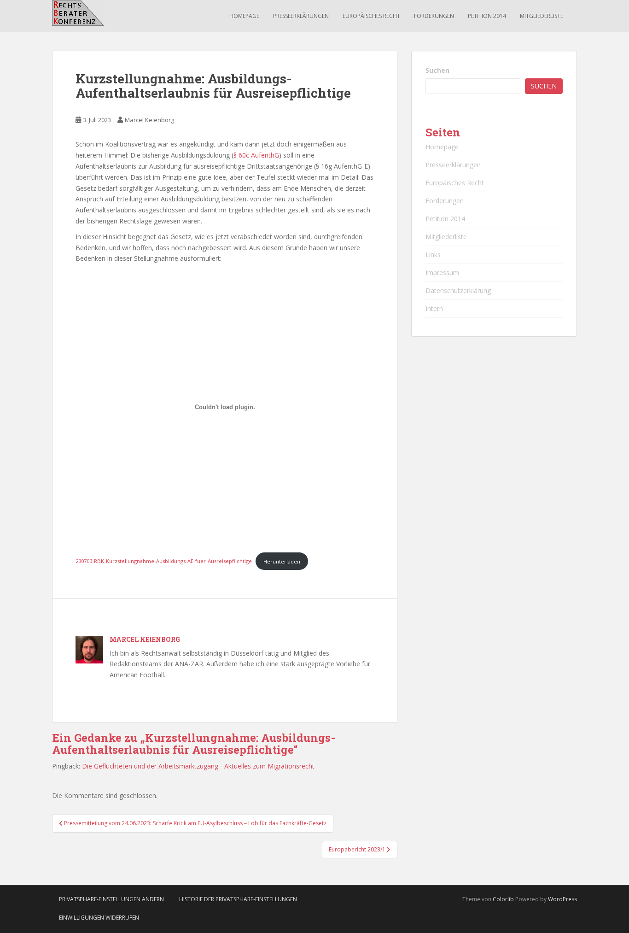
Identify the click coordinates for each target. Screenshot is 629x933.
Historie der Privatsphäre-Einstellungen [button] (238, 899)
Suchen (437, 70)
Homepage (244, 16)
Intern (434, 308)
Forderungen (434, 16)
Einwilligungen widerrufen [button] (99, 917)
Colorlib (503, 899)
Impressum (442, 272)
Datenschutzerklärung (458, 290)
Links (433, 254)
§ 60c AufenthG (256, 155)
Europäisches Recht (371, 16)
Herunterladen (281, 561)
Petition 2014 (487, 16)
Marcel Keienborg (149, 120)
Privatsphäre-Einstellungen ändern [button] (111, 899)
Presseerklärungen (301, 16)
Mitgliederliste (541, 16)
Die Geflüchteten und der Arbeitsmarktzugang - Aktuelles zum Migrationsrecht (198, 766)
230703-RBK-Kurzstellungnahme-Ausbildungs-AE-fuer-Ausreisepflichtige (164, 561)
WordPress (562, 899)
